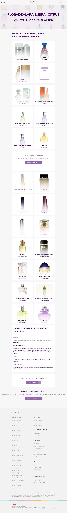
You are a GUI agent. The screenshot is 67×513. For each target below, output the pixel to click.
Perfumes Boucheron (16, 428)
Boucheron (44, 234)
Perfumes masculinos (38, 422)
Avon (44, 103)
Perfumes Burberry (15, 432)
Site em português (37, 467)
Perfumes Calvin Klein (16, 435)
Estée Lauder (22, 256)
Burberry (22, 300)
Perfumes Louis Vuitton (16, 460)
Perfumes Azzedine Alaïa (17, 427)
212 (22, 57)
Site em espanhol (37, 469)
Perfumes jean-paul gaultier (17, 455)
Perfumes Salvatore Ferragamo (18, 483)
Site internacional (37, 464)
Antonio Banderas (44, 191)
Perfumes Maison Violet (16, 465)
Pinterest (43, 482)
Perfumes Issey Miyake (16, 453)
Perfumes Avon (15, 425)
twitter (39, 482)
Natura (22, 125)
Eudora (44, 59)
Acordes (22, 79)
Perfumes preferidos (38, 425)
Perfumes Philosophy (16, 478)
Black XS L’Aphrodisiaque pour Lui (45, 254)
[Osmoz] (33, 2)
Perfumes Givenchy (15, 452)
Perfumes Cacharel (15, 433)
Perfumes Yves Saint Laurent (17, 488)
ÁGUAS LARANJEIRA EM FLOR (22, 123)
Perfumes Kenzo (15, 458)
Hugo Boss (22, 278)
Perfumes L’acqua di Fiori (17, 462)
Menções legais (37, 452)
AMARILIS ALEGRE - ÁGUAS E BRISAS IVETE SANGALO (23, 189)
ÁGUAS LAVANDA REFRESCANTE (22, 145)
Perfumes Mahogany (16, 463)
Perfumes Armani (15, 422)
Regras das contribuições (39, 457)
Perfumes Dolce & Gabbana (17, 447)
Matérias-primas (37, 433)
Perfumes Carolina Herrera (17, 437)
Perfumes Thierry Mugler (17, 485)
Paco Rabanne (44, 256)
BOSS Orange (22, 276)
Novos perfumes (37, 423)
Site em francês (37, 465)
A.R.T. (44, 57)
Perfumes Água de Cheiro (17, 420)
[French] (13, 504)
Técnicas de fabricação (38, 436)
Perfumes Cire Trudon (16, 442)
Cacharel (44, 322)
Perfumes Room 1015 (16, 482)
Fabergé (22, 322)
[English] (15, 504)
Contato (35, 444)
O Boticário (22, 81)
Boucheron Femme (44, 276)
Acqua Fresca (22, 101)
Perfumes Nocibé (15, 470)
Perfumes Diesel (15, 443)
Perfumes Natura (15, 467)
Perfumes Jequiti (15, 457)
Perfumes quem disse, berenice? (18, 480)
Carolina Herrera (22, 59)
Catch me (44, 320)
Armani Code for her (22, 211)
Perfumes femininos (38, 420)
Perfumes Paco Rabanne (17, 473)
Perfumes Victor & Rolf (16, 487)
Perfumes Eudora (15, 450)
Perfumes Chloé (15, 440)
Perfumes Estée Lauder (16, 448)
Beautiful (22, 254)
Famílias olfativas (37, 435)
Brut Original (22, 320)
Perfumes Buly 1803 (16, 430)
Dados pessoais (37, 456)
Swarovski (22, 234)
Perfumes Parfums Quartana (17, 475)
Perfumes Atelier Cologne (17, 423)
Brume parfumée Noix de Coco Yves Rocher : (45, 298)
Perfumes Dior (14, 445)
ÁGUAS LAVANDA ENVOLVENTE (44, 123)
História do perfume (38, 431)
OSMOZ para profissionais (39, 446)
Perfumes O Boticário (16, 472)
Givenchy (44, 147)
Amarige (44, 145)
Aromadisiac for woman (44, 211)
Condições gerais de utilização (40, 454)
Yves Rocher (44, 300)
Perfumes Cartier (15, 438)
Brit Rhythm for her (22, 298)
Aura (22, 233)
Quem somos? (36, 443)
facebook (35, 482)
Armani (22, 212)
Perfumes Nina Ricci (16, 468)
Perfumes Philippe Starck (17, 477)
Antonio (44, 189)
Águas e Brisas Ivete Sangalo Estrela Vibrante (45, 101)
